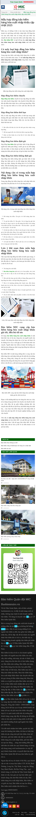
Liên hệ (17, 814)
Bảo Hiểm (24, 812)
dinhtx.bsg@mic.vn (11, 802)
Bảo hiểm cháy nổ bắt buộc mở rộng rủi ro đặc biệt (16, 445)
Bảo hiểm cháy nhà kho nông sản (11, 505)
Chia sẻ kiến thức (15, 12)
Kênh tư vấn (16, 812)
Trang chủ (4, 12)
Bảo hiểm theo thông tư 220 (9, 442)
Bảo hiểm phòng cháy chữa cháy (10, 536)
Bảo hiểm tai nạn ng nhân (16, 695)
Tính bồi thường (30, 814)
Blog (22, 814)
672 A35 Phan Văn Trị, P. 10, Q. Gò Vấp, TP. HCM (19, 793)
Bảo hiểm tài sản (6, 448)
